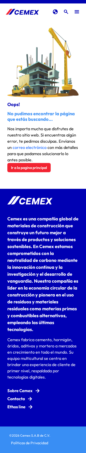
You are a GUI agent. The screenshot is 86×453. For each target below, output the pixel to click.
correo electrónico (30, 147)
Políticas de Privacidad (29, 443)
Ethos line (16, 406)
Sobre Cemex (20, 390)
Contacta (16, 398)
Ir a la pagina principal (29, 167)
